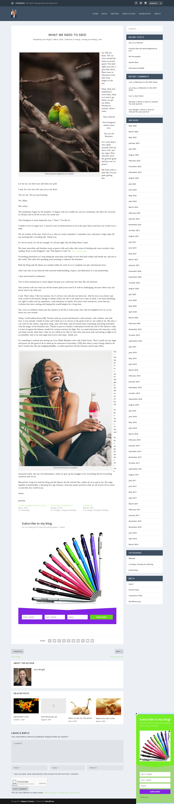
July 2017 (132, 480)
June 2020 (133, 300)
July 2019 (132, 347)
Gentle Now (133, 62)
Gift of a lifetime (136, 43)
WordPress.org (135, 601)
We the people (135, 56)
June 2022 (133, 190)
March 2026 (133, 131)
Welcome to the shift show (146, 82)
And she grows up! (49, 717)
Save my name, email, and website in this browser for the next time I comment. (46, 774)
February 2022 (134, 213)
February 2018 (134, 440)
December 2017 (135, 451)
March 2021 (133, 259)
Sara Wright (46, 39)
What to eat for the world (80, 718)
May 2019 (132, 358)
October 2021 (134, 230)
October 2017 (134, 463)
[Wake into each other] (108, 706)
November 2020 (135, 277)
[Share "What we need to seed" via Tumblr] (64, 640)
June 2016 (133, 533)
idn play (132, 102)
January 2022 (134, 219)
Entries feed (134, 590)
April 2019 (133, 364)
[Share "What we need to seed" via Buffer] (78, 640)
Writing (115, 14)
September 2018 (135, 399)
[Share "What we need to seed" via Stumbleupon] (82, 640)
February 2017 (134, 509)
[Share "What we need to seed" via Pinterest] (68, 640)
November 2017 (135, 457)
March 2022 (133, 207)
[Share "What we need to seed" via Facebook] (49, 640)
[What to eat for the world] (81, 706)
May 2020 (132, 306)
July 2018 (132, 411)
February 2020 (134, 323)
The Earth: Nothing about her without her (41, 3)
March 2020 (133, 317)
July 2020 (132, 294)
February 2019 (134, 376)
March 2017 (133, 504)
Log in (131, 584)
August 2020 (134, 288)
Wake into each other (105, 718)
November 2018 (135, 387)
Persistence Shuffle (136, 68)
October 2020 (134, 283)
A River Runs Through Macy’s (62, 505)
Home (95, 14)
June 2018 (133, 416)
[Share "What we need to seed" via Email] (87, 640)
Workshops (145, 14)
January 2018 (134, 445)
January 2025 (134, 143)
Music (104, 14)
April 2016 (133, 538)
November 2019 (135, 329)
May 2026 (132, 126)
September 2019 (135, 341)
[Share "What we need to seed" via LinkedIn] (73, 640)
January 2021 (134, 265)
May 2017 (132, 492)
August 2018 (134, 405)
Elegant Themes (27, 801)
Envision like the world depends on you (143, 49)
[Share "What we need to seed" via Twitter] (54, 640)
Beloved (68, 39)
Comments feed (135, 595)
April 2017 (133, 498)
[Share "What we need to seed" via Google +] (59, 640)
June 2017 (133, 486)
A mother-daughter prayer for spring (32, 505)
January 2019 (134, 382)
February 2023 (134, 161)
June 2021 (133, 248)
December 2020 (135, 271)
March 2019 (133, 370)
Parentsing (133, 570)
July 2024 (132, 149)
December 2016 (135, 521)
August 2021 (134, 236)
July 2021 (132, 242)
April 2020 (133, 312)
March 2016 (133, 544)
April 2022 (133, 201)
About (157, 14)
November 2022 (135, 172)
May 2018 (132, 422)
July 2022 (132, 184)
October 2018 (134, 393)
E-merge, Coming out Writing (85, 39)
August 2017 (134, 475)
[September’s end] (26, 705)
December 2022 (135, 166)
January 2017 (134, 515)
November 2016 (135, 527)
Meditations (129, 14)
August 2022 (134, 178)
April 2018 (133, 428)
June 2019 (133, 352)
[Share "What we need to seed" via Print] (92, 640)
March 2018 (133, 434)
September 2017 (135, 469)
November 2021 (135, 224)
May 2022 (132, 195)
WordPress (49, 801)
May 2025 (132, 137)
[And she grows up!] (53, 705)
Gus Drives (139, 96)
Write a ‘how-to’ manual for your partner (143, 103)
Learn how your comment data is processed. (62, 792)
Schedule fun (88, 505)
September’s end (21, 717)
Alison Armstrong (78, 251)
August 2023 (134, 155)
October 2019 (134, 335)
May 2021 (132, 254)
